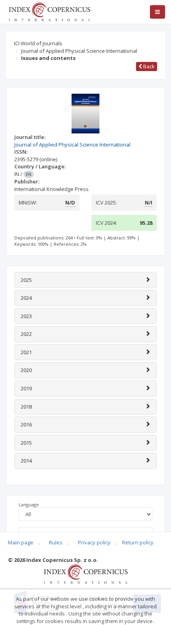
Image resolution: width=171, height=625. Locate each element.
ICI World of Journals (38, 43)
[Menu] (157, 12)
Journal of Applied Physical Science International (79, 50)
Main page (20, 542)
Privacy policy (94, 542)
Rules (55, 542)
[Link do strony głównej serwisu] (49, 11)
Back (148, 66)
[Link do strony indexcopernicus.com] (85, 573)
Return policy (138, 542)
